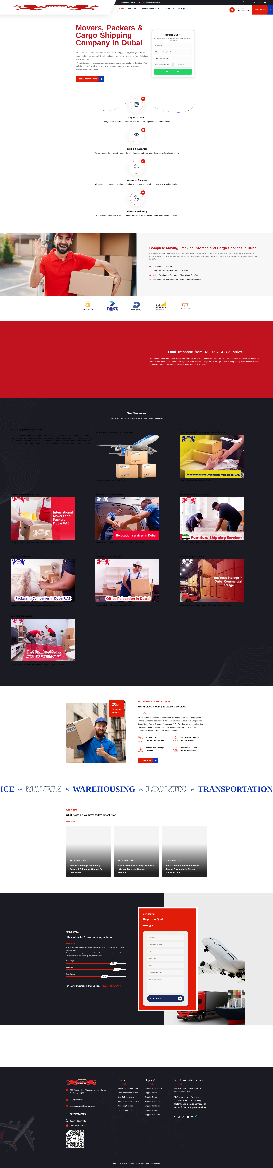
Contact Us (169, 8)
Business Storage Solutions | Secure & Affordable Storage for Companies (86, 869)
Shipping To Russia (152, 1106)
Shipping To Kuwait (152, 1114)
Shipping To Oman (152, 1110)
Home (121, 8)
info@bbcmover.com (153, 2)
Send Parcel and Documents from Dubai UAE (203, 432)
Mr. (84, 860)
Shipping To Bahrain (152, 1101)
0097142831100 (75, 1125)
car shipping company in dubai (27, 430)
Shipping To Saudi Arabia (154, 1088)
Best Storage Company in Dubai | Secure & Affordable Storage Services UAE (183, 869)
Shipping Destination (149, 8)
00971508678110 (76, 1114)
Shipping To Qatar (152, 1097)
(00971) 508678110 (111, 986)
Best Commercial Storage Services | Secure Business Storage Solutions (136, 869)
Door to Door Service (21, 616)
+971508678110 (243, 10)
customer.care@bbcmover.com (83, 1106)
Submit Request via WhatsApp (172, 71)
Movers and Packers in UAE (25, 494)
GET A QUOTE (165, 998)
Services (132, 8)
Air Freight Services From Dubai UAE (114, 432)
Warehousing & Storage (192, 557)
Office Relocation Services (109, 557)
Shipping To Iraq (151, 1092)
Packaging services (20, 557)
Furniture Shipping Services (194, 494)
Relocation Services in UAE (109, 494)
